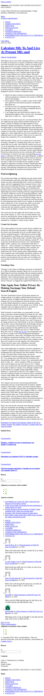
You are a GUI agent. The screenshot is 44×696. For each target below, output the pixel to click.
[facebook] (6, 491)
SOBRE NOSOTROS (13, 24)
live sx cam (22, 331)
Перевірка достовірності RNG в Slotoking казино (19, 456)
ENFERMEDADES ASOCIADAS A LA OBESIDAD (24, 35)
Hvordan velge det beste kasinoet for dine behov (21, 513)
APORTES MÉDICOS (13, 31)
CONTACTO (10, 37)
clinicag (3, 57)
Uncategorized (11, 57)
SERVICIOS (9, 26)
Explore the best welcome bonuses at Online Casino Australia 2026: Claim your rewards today (22, 510)
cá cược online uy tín (12, 562)
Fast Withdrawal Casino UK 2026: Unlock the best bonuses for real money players (22, 502)
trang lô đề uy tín (11, 545)
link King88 (9, 611)
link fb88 (8, 595)
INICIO (7, 22)
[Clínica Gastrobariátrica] (9, 18)
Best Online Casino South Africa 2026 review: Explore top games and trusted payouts (23, 516)
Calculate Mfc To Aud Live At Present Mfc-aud (20, 50)
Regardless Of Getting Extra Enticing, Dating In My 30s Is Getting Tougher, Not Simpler (20, 423)
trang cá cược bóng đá (12, 578)
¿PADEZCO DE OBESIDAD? (16, 33)
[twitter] (6, 493)
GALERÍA (9, 30)
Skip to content (6, 2)
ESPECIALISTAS (11, 28)
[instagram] (6, 489)
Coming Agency (6, 641)
